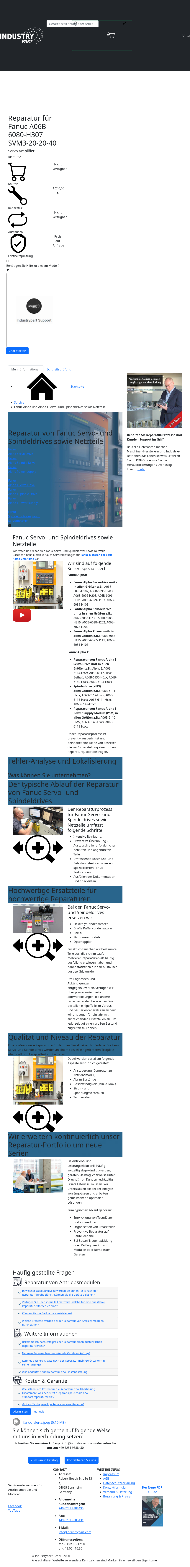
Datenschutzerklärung (119, 1483)
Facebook (15, 1506)
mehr (141, 469)
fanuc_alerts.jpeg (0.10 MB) (43, 1422)
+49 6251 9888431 (71, 1520)
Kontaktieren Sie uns (81, 1460)
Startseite (77, 386)
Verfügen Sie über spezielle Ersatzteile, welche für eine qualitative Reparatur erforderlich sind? (63, 1304)
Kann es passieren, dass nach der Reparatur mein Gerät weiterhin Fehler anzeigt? (63, 1362)
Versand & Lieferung (117, 1492)
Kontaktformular (115, 1487)
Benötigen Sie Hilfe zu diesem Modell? (33, 268)
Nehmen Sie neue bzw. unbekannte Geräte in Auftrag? (56, 1353)
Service (19, 402)
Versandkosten (78, 72)
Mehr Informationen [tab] (25, 369)
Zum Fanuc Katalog (44, 1460)
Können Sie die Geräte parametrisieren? (47, 1313)
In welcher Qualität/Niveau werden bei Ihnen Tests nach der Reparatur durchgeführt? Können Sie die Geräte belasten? (60, 1292)
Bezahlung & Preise (116, 1496)
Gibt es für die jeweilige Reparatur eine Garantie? (53, 1404)
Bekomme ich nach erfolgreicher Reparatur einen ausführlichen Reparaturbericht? (62, 1343)
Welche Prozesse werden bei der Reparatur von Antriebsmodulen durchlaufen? (63, 1322)
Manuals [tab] (39, 1411)
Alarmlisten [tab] (20, 1411)
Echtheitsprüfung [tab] (59, 369)
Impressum (111, 1474)
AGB (106, 1478)
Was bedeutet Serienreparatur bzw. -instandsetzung (55, 1372)
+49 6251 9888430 (71, 1508)
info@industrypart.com (75, 1532)
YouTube (14, 1510)
